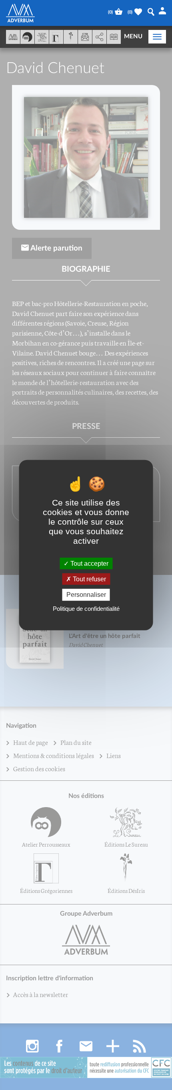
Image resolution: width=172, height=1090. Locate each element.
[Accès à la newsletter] (85, 37)
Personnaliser (86, 594)
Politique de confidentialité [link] (86, 608)
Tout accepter (88, 563)
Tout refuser (88, 579)
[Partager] (99, 37)
